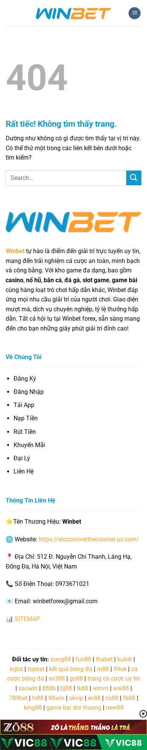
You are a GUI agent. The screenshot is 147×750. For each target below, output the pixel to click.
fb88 (129, 698)
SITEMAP (27, 618)
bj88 (66, 688)
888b (49, 688)
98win (56, 698)
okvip (76, 698)
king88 (33, 707)
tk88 (82, 688)
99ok (120, 669)
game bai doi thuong (73, 707)
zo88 (111, 698)
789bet (18, 698)
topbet (36, 669)
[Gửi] (133, 178)
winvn (101, 688)
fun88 (83, 659)
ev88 (94, 698)
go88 (76, 678)
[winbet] (73, 13)
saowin (28, 688)
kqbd (16, 669)
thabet (104, 659)
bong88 (61, 659)
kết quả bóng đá (70, 669)
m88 (103, 669)
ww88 (121, 688)
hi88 (38, 698)
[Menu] (135, 13)
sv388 (57, 678)
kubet (124, 659)
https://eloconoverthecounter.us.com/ (89, 539)
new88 (115, 707)
